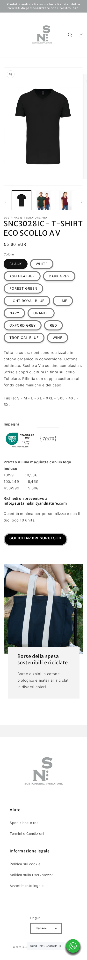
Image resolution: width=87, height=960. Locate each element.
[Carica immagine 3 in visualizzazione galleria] (65, 200)
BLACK (15, 264)
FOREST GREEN (23, 288)
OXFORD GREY (22, 325)
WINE (57, 338)
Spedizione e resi (24, 823)
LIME (62, 301)
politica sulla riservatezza (31, 875)
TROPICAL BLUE (24, 338)
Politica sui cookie (25, 864)
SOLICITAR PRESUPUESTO (35, 538)
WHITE (42, 264)
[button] (6, 35)
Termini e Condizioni (27, 833)
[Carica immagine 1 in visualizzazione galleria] (21, 200)
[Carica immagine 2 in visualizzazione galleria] (43, 200)
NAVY (14, 313)
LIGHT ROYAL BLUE (26, 301)
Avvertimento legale (27, 886)
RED (53, 325)
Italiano (41, 928)
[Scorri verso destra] (81, 201)
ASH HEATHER (22, 276)
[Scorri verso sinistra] (5, 201)
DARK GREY (59, 276)
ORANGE (41, 313)
